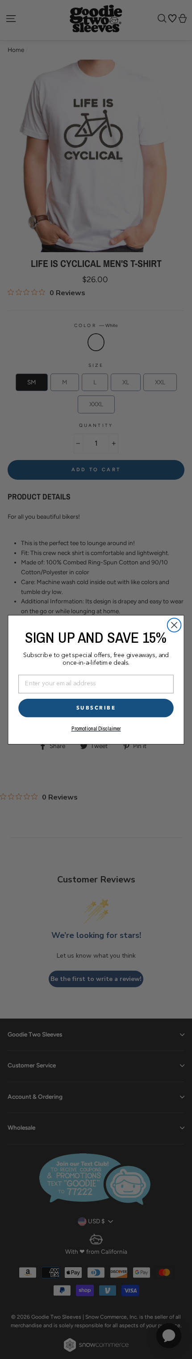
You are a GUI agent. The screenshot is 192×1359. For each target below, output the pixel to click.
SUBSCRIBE (96, 707)
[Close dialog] (174, 625)
